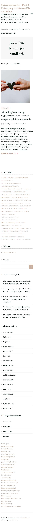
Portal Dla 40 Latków (8, 252)
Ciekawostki (7, 422)
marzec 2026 (7, 351)
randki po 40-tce (7, 225)
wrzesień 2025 (8, 380)
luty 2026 (6, 356)
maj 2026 (6, 342)
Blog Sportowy (6, 501)
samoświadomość (8, 228)
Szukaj (5, 260)
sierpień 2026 (8, 332)
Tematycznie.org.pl (8, 472)
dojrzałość (6, 197)
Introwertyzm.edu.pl (8, 488)
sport (17, 228)
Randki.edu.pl (6, 470)
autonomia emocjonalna (10, 186)
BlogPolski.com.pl (7, 467)
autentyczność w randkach (11, 183)
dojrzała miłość (7, 194)
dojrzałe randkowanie (22, 194)
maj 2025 (6, 399)
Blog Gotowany (6, 504)
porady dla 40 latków (22, 211)
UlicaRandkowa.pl (7, 454)
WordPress (14, 520)
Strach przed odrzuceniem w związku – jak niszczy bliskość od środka (17, 316)
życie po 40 (21, 236)
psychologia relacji (8, 222)
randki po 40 (21, 222)
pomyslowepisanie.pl (8, 462)
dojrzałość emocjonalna (20, 197)
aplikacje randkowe (21, 177)
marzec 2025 (7, 408)
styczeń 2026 (8, 361)
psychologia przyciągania (10, 219)
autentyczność (7, 180)
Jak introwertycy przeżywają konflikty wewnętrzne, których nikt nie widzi (16, 308)
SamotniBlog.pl (6, 449)
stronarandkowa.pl (8, 465)
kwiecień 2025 (8, 404)
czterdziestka (7, 191)
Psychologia (5, 108)
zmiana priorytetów (9, 236)
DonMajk (7, 124)
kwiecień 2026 (8, 346)
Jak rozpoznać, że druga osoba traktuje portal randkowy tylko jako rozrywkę (17, 290)
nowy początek (7, 208)
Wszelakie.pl (5, 451)
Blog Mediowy (6, 496)
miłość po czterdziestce (10, 205)
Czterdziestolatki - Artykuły (11, 506)
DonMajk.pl (5, 444)
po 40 (25, 208)
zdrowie (20, 234)
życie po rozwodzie (25, 239)
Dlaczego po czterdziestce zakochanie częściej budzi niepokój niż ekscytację (17, 282)
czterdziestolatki (20, 191)
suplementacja (26, 228)
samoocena (18, 225)
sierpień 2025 (8, 384)
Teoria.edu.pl (6, 477)
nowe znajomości (25, 205)
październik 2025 (9, 375)
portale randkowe (8, 214)
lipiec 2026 (7, 337)
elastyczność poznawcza (23, 200)
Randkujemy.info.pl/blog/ (10, 491)
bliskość (20, 189)
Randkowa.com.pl (7, 446)
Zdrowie (6, 436)
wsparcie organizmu (9, 234)
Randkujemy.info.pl (8, 485)
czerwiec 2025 (8, 394)
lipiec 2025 (7, 389)
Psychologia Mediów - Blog (11, 498)
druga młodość (7, 200)
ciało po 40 (28, 189)
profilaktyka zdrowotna (10, 217)
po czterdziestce (7, 211)
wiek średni (24, 231)
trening (5, 231)
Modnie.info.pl (6, 475)
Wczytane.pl (5, 459)
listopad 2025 (8, 370)
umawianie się (14, 231)
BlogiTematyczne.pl (8, 457)
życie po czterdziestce (9, 239)
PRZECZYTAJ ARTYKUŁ (8, 153)
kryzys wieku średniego (9, 203)
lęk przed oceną (24, 203)
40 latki (3, 177)
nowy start (18, 208)
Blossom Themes (25, 517)
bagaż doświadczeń (8, 189)
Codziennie (7, 427)
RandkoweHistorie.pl (8, 480)
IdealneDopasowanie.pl (9, 483)
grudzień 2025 (8, 365)
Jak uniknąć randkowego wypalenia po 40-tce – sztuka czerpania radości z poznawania (16, 115)
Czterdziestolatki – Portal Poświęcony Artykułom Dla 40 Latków (15, 8)
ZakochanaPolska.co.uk (9, 493)
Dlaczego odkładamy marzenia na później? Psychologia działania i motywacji (15, 299)
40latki (10, 177)
